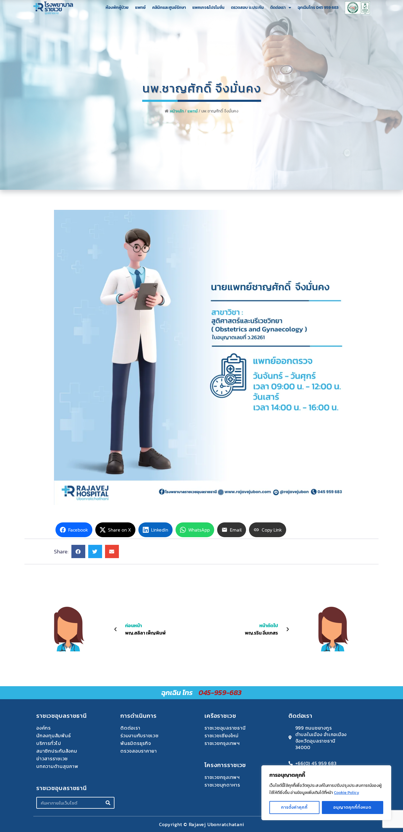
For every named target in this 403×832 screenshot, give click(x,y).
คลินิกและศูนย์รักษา (169, 7)
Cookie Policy (346, 792)
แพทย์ (140, 7)
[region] (326, 792)
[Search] (108, 802)
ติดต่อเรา (278, 7)
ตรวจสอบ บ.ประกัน (247, 7)
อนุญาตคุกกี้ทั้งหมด (352, 807)
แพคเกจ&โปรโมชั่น (208, 7)
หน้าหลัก (177, 111)
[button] (78, 551)
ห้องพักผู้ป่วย (117, 7)
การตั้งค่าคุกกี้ (294, 807)
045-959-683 (220, 692)
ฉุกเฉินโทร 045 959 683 (318, 7)
